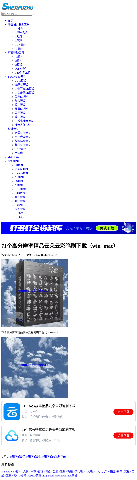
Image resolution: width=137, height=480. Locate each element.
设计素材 (13, 128)
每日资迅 (20, 217)
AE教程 (19, 177)
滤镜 (62, 471)
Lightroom (48, 475)
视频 (118, 471)
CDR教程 (20, 189)
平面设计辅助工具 (18, 24)
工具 (8, 475)
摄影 (22, 475)
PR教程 (19, 165)
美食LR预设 (22, 96)
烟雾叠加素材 (23, 132)
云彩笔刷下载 (44, 456)
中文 (96, 471)
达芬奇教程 (21, 169)
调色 (47, 471)
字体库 (19, 153)
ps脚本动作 (21, 32)
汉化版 (78, 471)
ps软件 (18, 36)
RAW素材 (20, 149)
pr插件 (18, 60)
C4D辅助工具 (23, 72)
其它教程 (20, 201)
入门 (104, 471)
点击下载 (123, 412)
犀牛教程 (20, 197)
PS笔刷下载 (59, 456)
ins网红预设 (21, 84)
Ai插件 (19, 48)
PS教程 (19, 181)
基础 (111, 471)
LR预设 (72, 475)
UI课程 (19, 213)
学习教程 (13, 161)
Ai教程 (19, 185)
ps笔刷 (18, 40)
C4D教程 (20, 193)
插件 (18, 471)
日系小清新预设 (24, 120)
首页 (10, 20)
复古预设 (20, 100)
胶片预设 (20, 104)
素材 (15, 475)
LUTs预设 (20, 80)
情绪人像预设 (23, 124)
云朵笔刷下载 (28, 456)
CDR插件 (20, 44)
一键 (32, 471)
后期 (54, 471)
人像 (25, 471)
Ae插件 (19, 56)
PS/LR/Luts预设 (17, 76)
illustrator (60, 475)
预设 (40, 471)
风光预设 (20, 112)
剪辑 (37, 475)
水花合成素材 (23, 136)
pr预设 (18, 64)
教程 (69, 471)
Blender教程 (21, 173)
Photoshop (7, 471)
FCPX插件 (21, 68)
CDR (30, 475)
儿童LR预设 (22, 108)
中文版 (88, 471)
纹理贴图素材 (23, 140)
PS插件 (19, 28)
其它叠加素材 (23, 144)
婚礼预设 (20, 116)
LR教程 (19, 205)
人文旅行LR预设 (24, 92)
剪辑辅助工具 (16, 52)
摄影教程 (20, 209)
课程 (126, 471)
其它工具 (13, 157)
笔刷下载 (14, 456)
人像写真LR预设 (24, 88)
